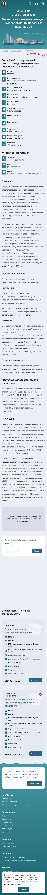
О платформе (7, 798)
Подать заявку (34, 783)
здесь (22, 303)
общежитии (8, 326)
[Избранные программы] (36, 3)
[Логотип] (4, 3)
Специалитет (16, 51)
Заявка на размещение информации (15, 805)
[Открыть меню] (43, 3)
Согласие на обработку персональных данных (19, 860)
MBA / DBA (6, 832)
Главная (5, 51)
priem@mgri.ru (13, 166)
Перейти (37, 551)
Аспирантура (7, 829)
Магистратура (7, 825)
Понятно (23, 889)
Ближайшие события (9, 843)
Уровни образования (10, 802)
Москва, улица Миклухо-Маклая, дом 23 (24, 173)
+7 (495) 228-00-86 (15, 160)
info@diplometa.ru (13, 871)
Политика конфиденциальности (14, 857)
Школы (4, 816)
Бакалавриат (7, 819)
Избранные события (9, 846)
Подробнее (35, 680)
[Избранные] (30, 3)
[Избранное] (43, 55)
